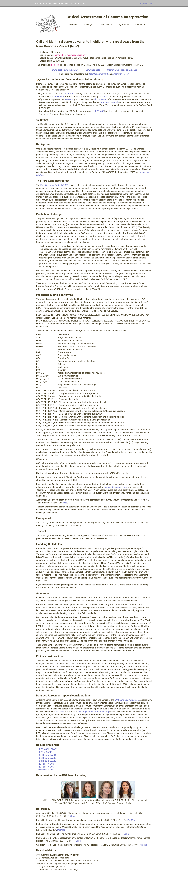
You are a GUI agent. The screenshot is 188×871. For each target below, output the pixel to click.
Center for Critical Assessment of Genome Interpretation (61, 3)
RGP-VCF (69, 93)
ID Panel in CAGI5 (47, 764)
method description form (115, 487)
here (65, 503)
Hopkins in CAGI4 (47, 769)
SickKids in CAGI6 (47, 761)
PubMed (71, 816)
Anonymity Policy (120, 74)
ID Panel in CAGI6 (47, 767)
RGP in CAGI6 (45, 752)
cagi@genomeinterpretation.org (94, 711)
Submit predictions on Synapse (122, 70)
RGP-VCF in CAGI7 (47, 749)
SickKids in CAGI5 (47, 758)
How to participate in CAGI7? (64, 70)
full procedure (99, 99)
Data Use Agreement (98, 74)
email (104, 96)
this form (60, 711)
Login (149, 4)
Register (143, 4)
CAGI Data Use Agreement (127, 700)
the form (105, 102)
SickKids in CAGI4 (47, 755)
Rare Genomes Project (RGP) (54, 185)
